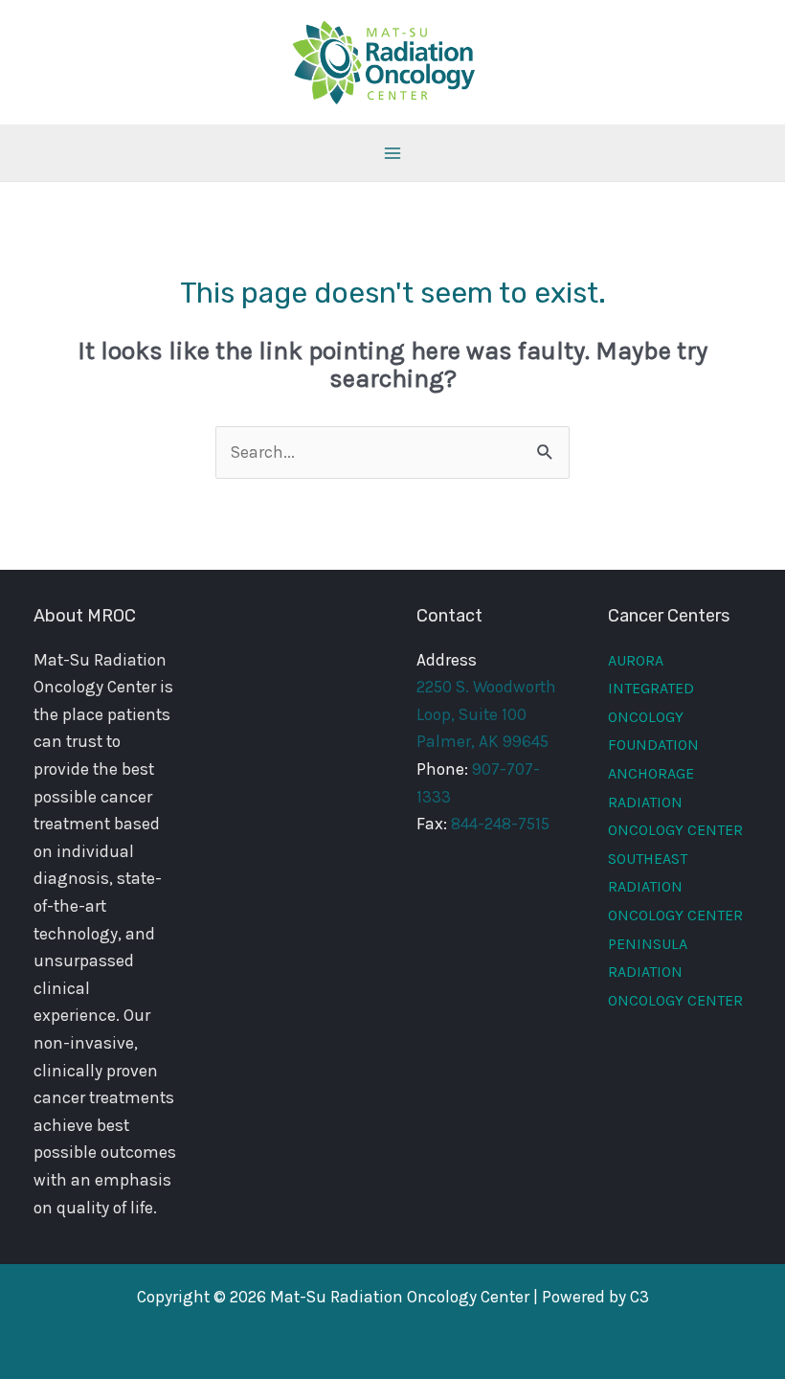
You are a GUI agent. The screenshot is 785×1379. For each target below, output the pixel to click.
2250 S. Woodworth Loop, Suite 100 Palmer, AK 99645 (486, 714)
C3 (639, 1296)
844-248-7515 (500, 823)
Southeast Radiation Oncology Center (675, 886)
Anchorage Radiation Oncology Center (675, 801)
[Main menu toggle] (392, 153)
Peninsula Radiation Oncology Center (675, 972)
